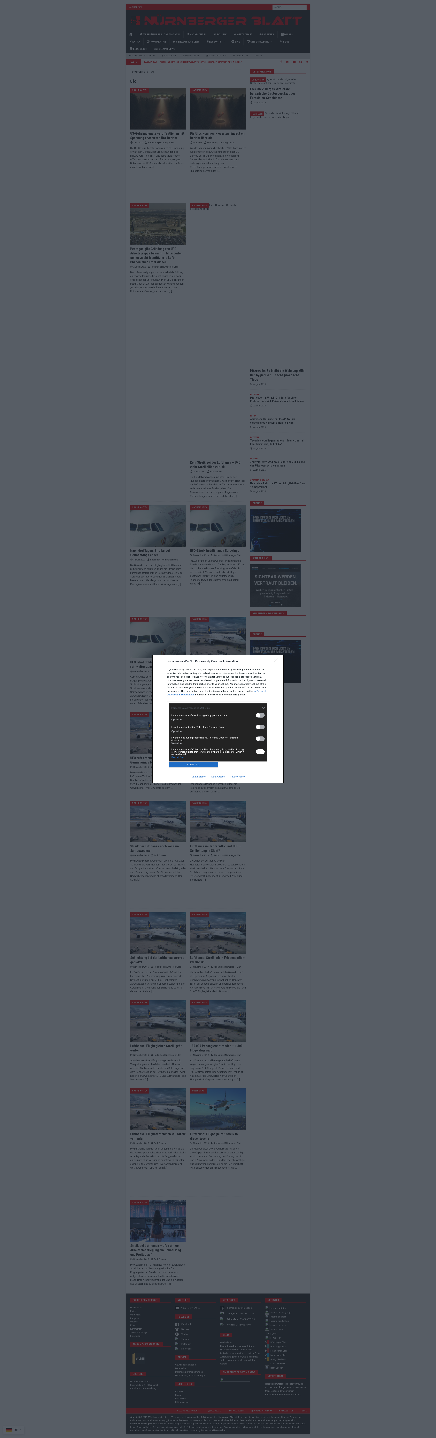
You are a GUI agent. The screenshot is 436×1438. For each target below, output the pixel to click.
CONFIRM (193, 764)
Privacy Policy (237, 776)
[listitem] (218, 708)
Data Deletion (198, 776)
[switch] (260, 715)
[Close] (277, 661)
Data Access (218, 776)
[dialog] (218, 719)
